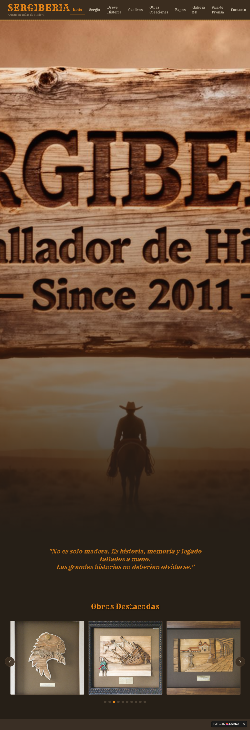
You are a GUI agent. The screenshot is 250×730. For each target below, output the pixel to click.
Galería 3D (198, 9)
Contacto (238, 10)
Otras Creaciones (158, 9)
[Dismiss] (244, 724)
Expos (180, 10)
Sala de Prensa (218, 9)
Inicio (77, 9)
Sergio (94, 10)
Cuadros (135, 10)
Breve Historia (114, 9)
